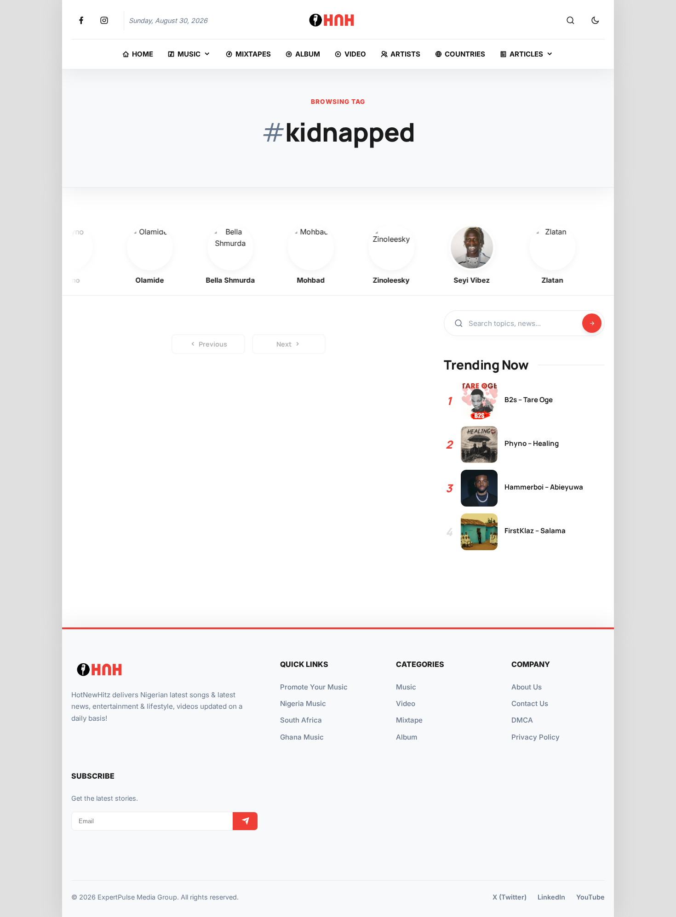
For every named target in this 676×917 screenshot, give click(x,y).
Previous (213, 344)
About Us (526, 687)
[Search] (570, 20)
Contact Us (529, 703)
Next (284, 344)
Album (406, 737)
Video (405, 703)
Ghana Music (302, 737)
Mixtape (409, 720)
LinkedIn (551, 897)
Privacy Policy (535, 737)
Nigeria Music (303, 703)
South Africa (301, 720)
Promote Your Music (314, 687)
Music (406, 687)
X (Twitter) (510, 897)
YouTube (590, 897)
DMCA (522, 720)
